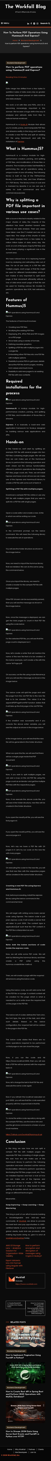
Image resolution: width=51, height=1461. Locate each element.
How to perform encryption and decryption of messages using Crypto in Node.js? (34, 1250)
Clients (41, 1449)
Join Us (33, 1452)
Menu (6, 23)
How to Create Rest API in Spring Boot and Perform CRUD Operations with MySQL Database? (24, 1394)
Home (9, 1449)
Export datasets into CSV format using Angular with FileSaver (14, 1264)
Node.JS (23, 124)
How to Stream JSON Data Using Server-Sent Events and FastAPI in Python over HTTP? (22, 1434)
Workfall (22, 1221)
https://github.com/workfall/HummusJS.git (24, 1134)
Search (44, 23)
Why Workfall (20, 1449)
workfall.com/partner (15, 1238)
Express (21, 141)
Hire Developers (21, 1452)
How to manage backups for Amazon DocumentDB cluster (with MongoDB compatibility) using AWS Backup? (35, 1308)
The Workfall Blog (25, 7)
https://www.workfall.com (26, 1284)
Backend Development (16, 63)
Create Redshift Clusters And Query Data (14, 1305)
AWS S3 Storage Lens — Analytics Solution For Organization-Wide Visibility (14, 1250)
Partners (32, 1449)
